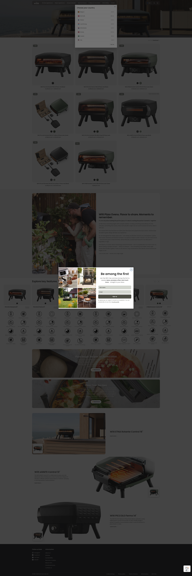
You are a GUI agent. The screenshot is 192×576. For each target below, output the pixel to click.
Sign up (114, 296)
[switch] (187, 570)
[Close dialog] (131, 269)
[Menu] (189, 566)
